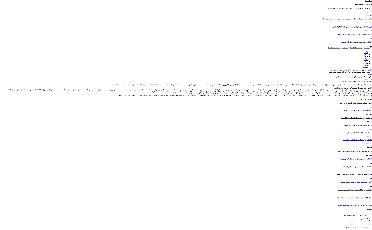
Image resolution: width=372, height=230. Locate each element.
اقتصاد (366, 53)
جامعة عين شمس (287, 92)
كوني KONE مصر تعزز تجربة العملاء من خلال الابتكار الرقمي (352, 27)
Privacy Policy (358, 19)
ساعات (366, 60)
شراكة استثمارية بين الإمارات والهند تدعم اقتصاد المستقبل (353, 174)
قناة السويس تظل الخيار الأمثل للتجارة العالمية (357, 140)
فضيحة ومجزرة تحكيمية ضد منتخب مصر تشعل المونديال (354, 205)
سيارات (365, 63)
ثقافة (366, 56)
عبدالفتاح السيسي (326, 84)
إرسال (351, 224)
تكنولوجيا (365, 54)
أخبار (366, 51)
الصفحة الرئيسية (363, 219)
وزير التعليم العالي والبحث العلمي (214, 84)
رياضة (366, 58)
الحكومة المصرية (359, 84)
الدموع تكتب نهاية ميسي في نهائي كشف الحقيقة (356, 182)
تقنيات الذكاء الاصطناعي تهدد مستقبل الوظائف (357, 110)
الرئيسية (369, 72)
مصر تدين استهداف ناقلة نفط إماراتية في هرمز (358, 132)
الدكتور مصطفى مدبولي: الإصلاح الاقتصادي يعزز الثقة (355, 34)
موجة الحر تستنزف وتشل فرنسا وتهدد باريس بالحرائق (355, 197)
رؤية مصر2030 (262, 84)
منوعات (365, 67)
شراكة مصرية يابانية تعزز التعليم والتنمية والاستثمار (356, 118)
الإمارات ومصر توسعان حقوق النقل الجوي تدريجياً (356, 42)
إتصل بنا (365, 220)
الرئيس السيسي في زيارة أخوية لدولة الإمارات (358, 125)
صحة (366, 65)
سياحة (366, 61)
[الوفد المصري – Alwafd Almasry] (350, 48)
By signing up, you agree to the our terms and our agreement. (346, 19)
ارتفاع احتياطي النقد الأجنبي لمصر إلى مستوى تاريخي (355, 190)
